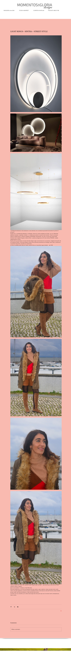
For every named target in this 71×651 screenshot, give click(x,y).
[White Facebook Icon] (30, 645)
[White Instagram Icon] (33, 645)
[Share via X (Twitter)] (14, 606)
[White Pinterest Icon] (35, 645)
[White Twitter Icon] (38, 645)
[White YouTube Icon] (41, 645)
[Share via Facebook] (11, 606)
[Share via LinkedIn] (17, 606)
